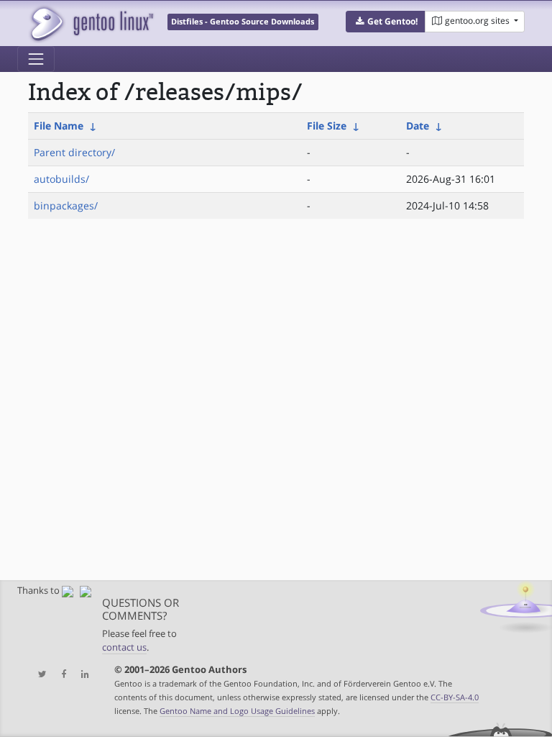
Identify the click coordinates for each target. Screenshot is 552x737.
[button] (386, 21)
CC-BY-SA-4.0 (455, 697)
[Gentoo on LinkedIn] (81, 675)
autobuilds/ (61, 179)
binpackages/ (66, 205)
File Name (58, 125)
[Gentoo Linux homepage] (91, 23)
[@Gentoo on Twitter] (39, 675)
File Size (326, 125)
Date (417, 125)
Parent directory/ (74, 152)
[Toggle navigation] (36, 59)
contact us (124, 647)
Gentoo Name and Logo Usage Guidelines (237, 710)
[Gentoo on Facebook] (60, 675)
